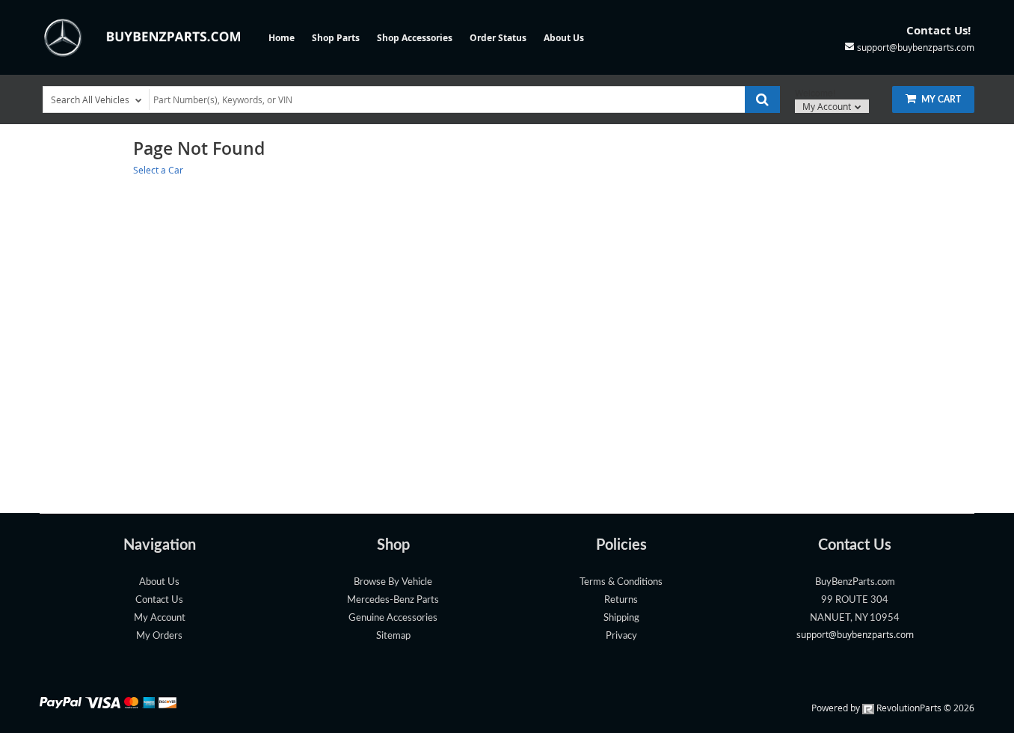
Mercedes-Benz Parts (393, 600)
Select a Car (158, 170)
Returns (621, 600)
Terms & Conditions (621, 582)
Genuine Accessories (392, 618)
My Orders (159, 636)
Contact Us (159, 600)
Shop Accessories (414, 37)
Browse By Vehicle (393, 582)
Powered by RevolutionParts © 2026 (892, 708)
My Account (827, 106)
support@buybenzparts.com (855, 634)
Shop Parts (336, 37)
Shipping (621, 618)
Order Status (498, 37)
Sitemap (393, 636)
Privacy (621, 636)
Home (281, 37)
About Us (564, 37)
